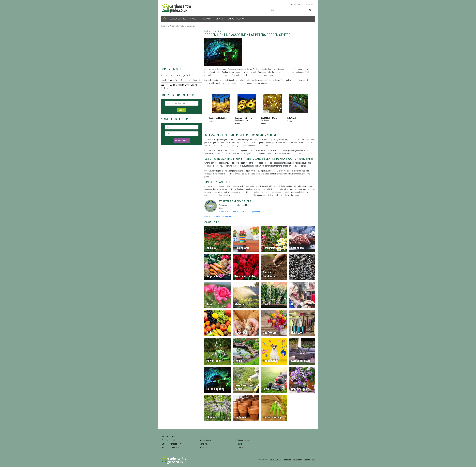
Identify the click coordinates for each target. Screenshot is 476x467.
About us (203, 447)
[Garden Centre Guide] (177, 7)
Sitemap (307, 460)
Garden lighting (192, 26)
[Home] (164, 19)
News (240, 444)
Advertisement (205, 440)
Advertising (309, 4)
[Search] (309, 10)
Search (181, 110)
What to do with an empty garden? (175, 75)
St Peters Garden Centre (176, 26)
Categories (206, 18)
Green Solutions (275, 460)
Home (163, 26)
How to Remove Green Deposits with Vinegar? (180, 80)
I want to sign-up (181, 140)
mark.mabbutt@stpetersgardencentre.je (248, 211)
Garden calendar (236, 18)
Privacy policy (297, 460)
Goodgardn (287, 460)
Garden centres (178, 18)
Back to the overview (212, 31)
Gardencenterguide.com (171, 444)
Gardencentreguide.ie (170, 447)
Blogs (193, 18)
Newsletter (296, 4)
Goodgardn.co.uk (168, 440)
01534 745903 (224, 211)
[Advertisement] (181, 47)
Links (313, 460)
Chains (219, 18)
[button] (221, 108)
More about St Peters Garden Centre (219, 216)
